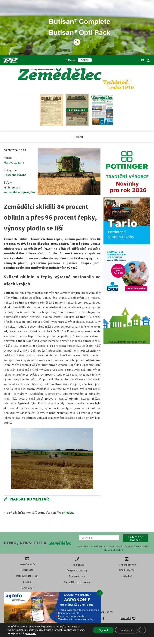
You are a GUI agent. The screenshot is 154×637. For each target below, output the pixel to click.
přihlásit (67, 512)
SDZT (109, 612)
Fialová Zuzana (14, 162)
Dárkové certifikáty (27, 575)
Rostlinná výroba (15, 175)
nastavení (31, 633)
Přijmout (103, 630)
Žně (33, 192)
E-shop (27, 582)
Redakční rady (77, 576)
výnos (25, 192)
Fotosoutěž (27, 588)
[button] (135, 538)
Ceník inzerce (126, 570)
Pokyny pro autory (77, 570)
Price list (127, 576)
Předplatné (27, 569)
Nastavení (126, 630)
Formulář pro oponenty (77, 582)
